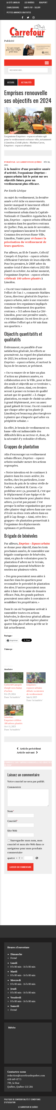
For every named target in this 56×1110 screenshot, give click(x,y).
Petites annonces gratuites (19, 12)
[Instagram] (33, 17)
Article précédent (30, 748)
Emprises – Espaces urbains (34, 543)
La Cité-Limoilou (13, 2)
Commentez (14, 787)
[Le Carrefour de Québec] (28, 31)
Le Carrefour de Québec (29, 162)
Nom (10, 811)
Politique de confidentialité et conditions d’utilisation (22, 1101)
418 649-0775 (14, 1079)
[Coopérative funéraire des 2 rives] (28, 53)
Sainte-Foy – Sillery (32, 7)
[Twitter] (28, 17)
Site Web (12, 830)
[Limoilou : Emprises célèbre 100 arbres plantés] (13, 710)
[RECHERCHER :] (28, 70)
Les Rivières (29, 2)
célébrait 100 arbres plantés (22, 278)
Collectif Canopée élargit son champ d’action (13, 687)
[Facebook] (22, 17)
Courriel (11, 821)
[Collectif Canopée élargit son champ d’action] (13, 677)
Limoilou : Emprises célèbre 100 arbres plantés (13, 720)
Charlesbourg (13, 7)
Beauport (43, 2)
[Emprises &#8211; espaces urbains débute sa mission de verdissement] (36, 677)
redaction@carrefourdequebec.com (26, 1075)
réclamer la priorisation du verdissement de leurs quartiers (25, 241)
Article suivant (26, 752)
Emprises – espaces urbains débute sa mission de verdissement (35, 689)
